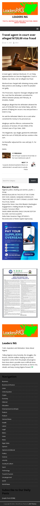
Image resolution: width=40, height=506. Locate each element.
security (4, 460)
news (4, 436)
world (4, 481)
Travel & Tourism (7, 474)
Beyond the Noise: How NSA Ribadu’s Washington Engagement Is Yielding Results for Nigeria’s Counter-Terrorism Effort (19, 206)
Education (5, 405)
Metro (4, 433)
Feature (4, 416)
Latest (4, 426)
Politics (4, 453)
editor (17, 43)
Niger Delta (5, 443)
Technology (6, 471)
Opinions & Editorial (8, 450)
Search (33, 181)
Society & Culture (7, 464)
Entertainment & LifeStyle (10, 409)
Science (4, 457)
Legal (4, 429)
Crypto (4, 395)
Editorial (4, 402)
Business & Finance (8, 385)
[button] (37, 28)
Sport (4, 467)
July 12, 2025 (8, 43)
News (4, 440)
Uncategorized (7, 477)
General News (6, 419)
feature (4, 412)
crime (4, 388)
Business (5, 381)
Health (4, 423)
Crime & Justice (7, 392)
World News (6, 484)
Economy (5, 399)
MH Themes (32, 504)
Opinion (4, 446)
